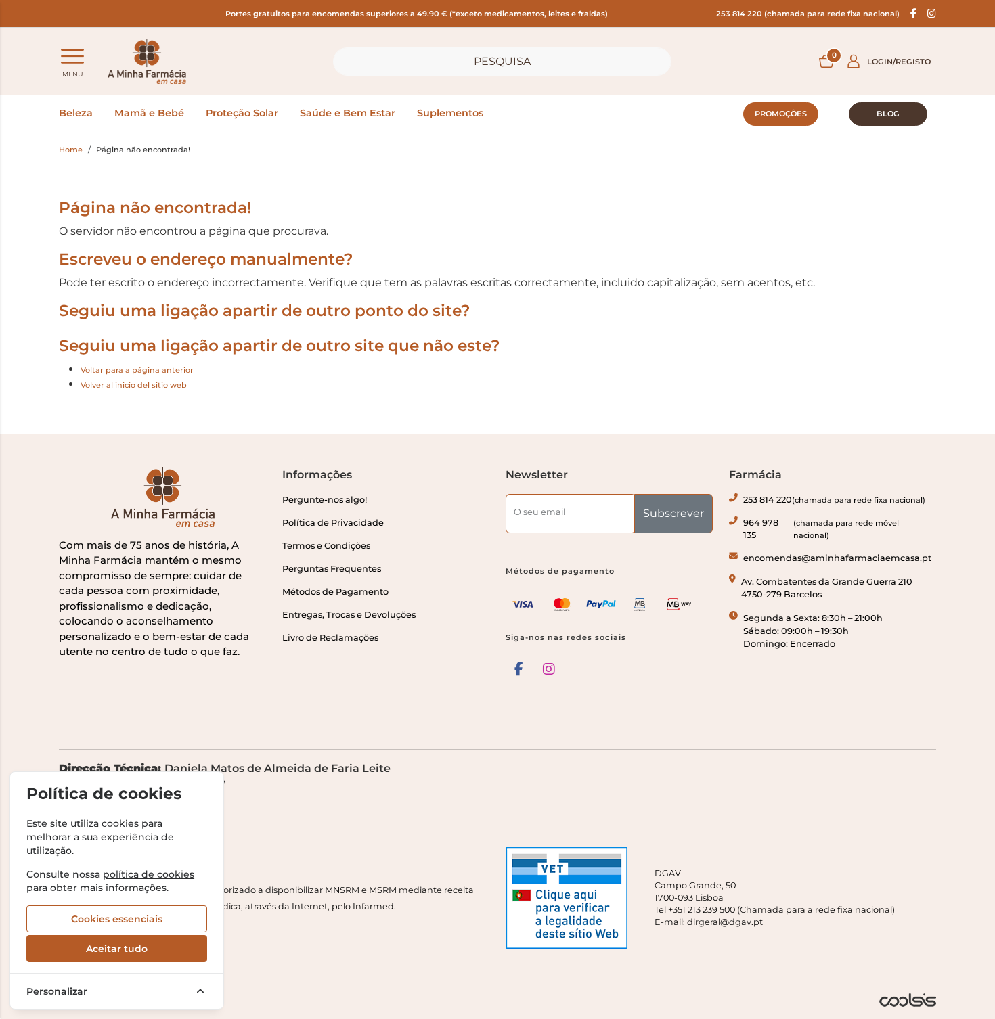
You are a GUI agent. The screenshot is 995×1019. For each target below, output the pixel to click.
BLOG (888, 113)
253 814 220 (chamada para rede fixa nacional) (808, 13)
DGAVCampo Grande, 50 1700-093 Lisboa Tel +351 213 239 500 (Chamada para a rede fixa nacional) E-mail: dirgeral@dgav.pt (775, 897)
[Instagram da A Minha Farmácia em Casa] (549, 669)
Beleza (76, 113)
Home (71, 149)
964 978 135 (821, 529)
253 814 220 (834, 500)
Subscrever (673, 513)
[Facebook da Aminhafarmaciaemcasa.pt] (913, 13)
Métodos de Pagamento (335, 592)
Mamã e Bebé (149, 113)
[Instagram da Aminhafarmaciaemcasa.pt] (931, 13)
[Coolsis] (907, 1000)
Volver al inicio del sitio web (134, 385)
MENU (72, 74)
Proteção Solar (242, 113)
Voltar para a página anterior (137, 370)
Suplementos (450, 113)
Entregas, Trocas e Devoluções (349, 615)
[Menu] (72, 56)
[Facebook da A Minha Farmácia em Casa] (519, 669)
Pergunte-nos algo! (324, 500)
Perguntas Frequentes (331, 569)
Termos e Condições (326, 546)
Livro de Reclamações (330, 638)
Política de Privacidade (333, 523)
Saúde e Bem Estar (347, 113)
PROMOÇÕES (781, 113)
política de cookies (148, 874)
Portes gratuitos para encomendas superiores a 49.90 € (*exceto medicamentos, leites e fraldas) (416, 13)
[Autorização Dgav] (572, 898)
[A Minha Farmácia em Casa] (147, 61)
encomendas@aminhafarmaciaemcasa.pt (837, 558)
